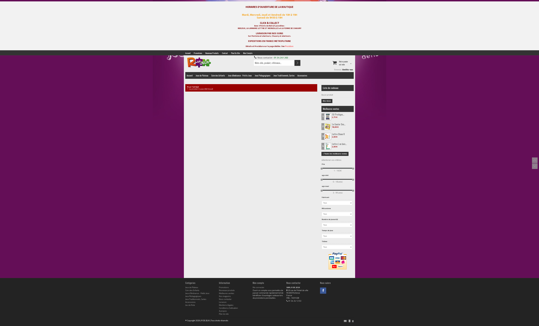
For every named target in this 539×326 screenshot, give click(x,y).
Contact (225, 53)
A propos (223, 311)
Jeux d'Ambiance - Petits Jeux (240, 75)
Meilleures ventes (331, 109)
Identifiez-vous (347, 69)
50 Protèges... (338, 114)
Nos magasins (225, 296)
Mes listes (327, 101)
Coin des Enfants (218, 75)
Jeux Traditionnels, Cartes (283, 75)
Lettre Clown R (338, 134)
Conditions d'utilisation (228, 308)
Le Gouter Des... (338, 124)
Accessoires (302, 75)
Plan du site (235, 53)
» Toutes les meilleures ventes (335, 154)
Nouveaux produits (212, 53)
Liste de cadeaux (330, 88)
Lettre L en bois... (339, 144)
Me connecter (258, 287)
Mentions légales (226, 305)
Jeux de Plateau (202, 75)
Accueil (187, 53)
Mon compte (247, 53)
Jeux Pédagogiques (262, 75)
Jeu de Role (190, 305)
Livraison (223, 302)
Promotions (198, 53)
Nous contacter (225, 299)
